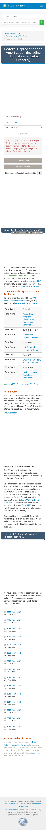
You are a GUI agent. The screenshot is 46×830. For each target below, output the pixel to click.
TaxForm (16, 5)
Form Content (11, 122)
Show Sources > (10, 413)
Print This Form (24, 167)
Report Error (23, 134)
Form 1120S (26, 500)
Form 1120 (26, 505)
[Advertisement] (23, 89)
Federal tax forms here (30, 286)
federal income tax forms (26, 303)
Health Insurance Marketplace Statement (30, 375)
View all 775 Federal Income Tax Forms (22, 384)
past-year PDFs (35, 281)
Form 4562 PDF (12, 116)
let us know (35, 753)
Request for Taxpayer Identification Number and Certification (28, 319)
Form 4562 (14, 612)
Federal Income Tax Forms (17, 36)
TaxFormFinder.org (12, 33)
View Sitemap (10, 804)
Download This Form (24, 160)
